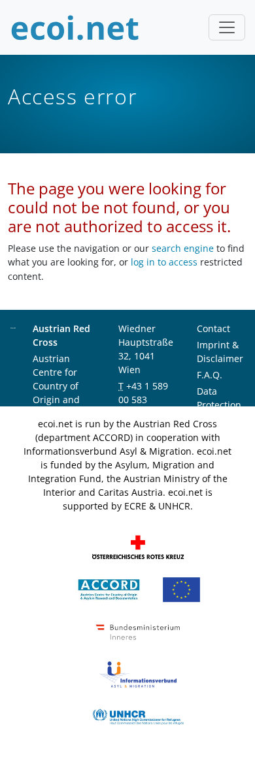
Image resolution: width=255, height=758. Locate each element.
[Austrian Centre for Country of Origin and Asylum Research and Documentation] (109, 589)
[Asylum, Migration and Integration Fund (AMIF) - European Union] (181, 589)
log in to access (164, 262)
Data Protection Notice (219, 405)
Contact (213, 328)
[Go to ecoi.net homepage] (75, 27)
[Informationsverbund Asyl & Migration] (138, 673)
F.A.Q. (209, 375)
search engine (183, 248)
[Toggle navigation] (227, 27)
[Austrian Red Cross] (138, 546)
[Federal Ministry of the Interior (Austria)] (138, 631)
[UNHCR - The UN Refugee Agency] (138, 716)
